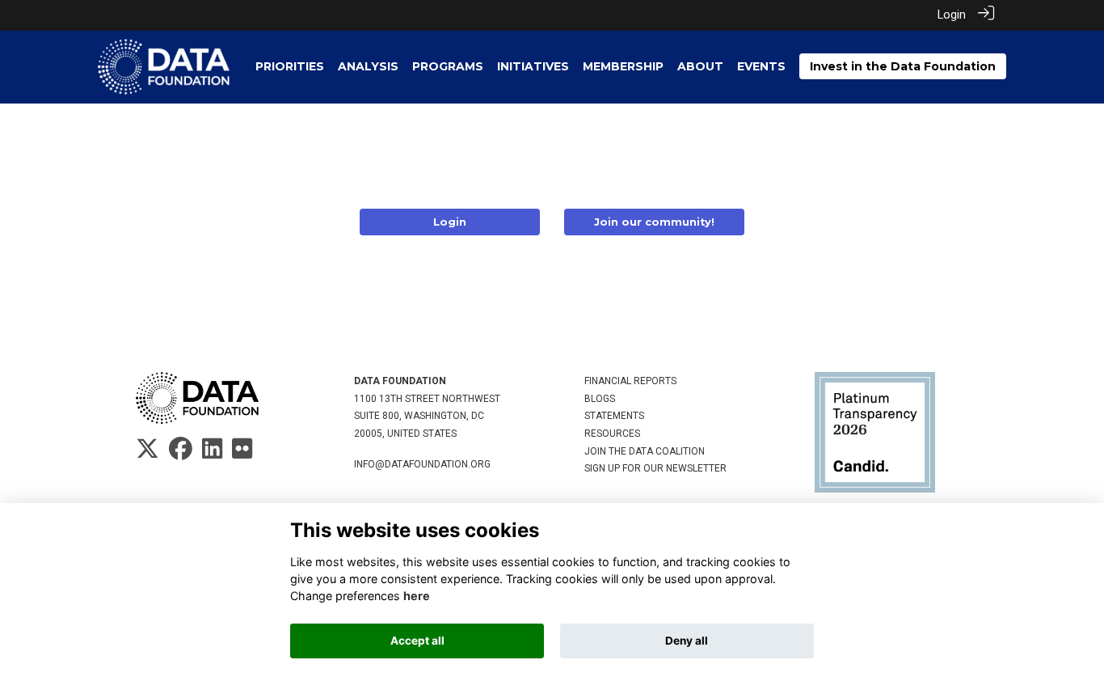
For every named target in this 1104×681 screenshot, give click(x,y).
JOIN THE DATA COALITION (644, 451)
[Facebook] (180, 453)
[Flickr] (242, 453)
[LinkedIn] (212, 453)
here (416, 596)
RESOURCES (612, 433)
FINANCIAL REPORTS (630, 381)
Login (952, 15)
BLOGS (599, 398)
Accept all (417, 640)
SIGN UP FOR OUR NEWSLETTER (655, 468)
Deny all (686, 640)
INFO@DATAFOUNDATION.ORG (422, 464)
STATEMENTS (614, 415)
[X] (147, 453)
